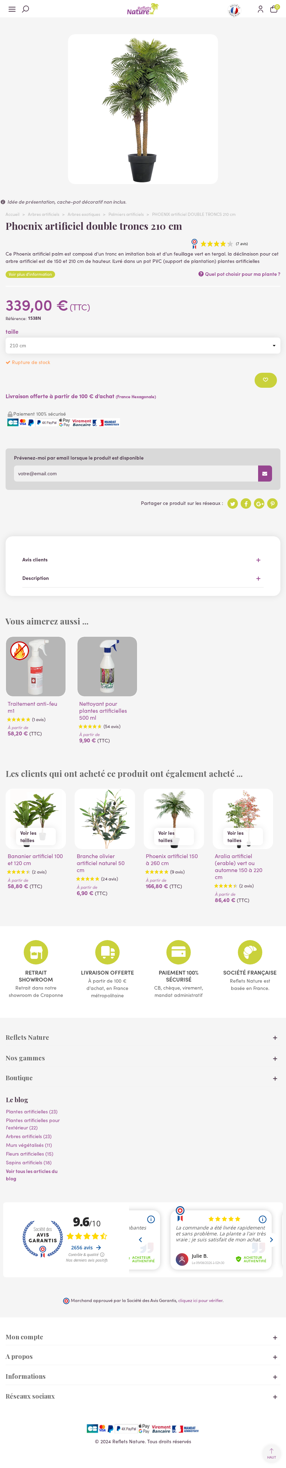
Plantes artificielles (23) (32, 1111)
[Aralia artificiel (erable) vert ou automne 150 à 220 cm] (243, 819)
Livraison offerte (107, 972)
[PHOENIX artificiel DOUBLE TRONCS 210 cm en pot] (143, 180)
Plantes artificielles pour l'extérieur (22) (33, 1124)
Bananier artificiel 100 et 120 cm (35, 860)
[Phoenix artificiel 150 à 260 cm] (174, 819)
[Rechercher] (25, 8)
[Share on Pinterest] (272, 503)
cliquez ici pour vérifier (200, 1300)
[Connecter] (260, 8)
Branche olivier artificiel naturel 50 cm (101, 863)
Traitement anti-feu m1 (32, 707)
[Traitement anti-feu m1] (36, 666)
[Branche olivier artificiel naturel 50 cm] (105, 819)
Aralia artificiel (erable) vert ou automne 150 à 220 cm (238, 866)
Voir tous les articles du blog (32, 1174)
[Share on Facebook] (246, 503)
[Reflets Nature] (143, 8)
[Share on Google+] (259, 503)
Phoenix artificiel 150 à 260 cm (172, 860)
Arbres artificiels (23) (29, 1136)
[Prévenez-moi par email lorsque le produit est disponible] (265, 474)
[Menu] (12, 8)
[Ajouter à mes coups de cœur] (266, 380)
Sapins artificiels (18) (29, 1162)
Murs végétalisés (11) (29, 1145)
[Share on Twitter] (232, 503)
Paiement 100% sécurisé (178, 976)
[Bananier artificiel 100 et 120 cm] (36, 819)
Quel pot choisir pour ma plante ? (242, 273)
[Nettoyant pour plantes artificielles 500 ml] (107, 666)
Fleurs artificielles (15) (29, 1153)
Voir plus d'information (30, 274)
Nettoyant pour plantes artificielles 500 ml (103, 710)
